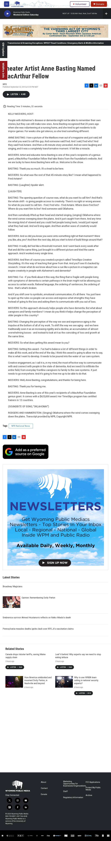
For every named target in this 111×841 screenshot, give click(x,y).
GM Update (3, 49)
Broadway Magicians (12, 586)
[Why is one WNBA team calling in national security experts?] (64, 682)
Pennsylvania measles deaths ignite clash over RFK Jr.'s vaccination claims (38, 629)
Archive (89, 795)
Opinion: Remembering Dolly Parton (38, 597)
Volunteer (80, 4)
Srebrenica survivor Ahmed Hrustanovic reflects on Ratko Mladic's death (37, 617)
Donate (100, 4)
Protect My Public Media (93, 789)
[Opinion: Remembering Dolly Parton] (11, 602)
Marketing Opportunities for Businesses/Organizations (73, 783)
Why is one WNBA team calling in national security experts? (86, 680)
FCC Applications (93, 782)
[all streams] (107, 13)
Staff (65, 791)
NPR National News (21, 426)
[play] (7, 13)
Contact (44, 788)
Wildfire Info (3, 70)
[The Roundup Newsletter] (55, 517)
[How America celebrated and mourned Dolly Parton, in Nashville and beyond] (14, 682)
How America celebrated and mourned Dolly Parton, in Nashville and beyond (38, 680)
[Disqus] (55, 736)
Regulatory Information (73, 797)
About (43, 782)
